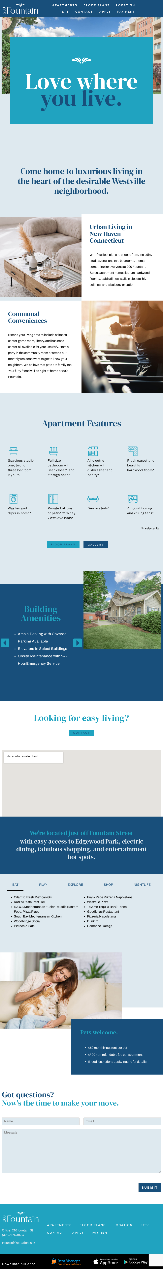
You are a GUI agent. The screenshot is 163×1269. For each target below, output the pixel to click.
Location (125, 5)
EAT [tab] (15, 884)
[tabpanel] (81, 911)
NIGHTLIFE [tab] (142, 884)
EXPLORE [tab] (75, 884)
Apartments (64, 5)
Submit (150, 1187)
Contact (84, 11)
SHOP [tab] (108, 884)
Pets (64, 11)
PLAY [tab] (43, 884)
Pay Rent (126, 11)
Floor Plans (97, 5)
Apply (105, 11)
